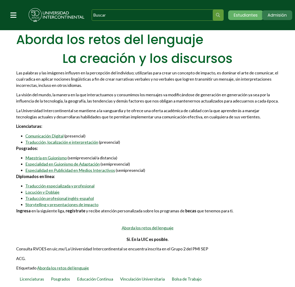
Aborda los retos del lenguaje (148, 227)
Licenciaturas (32, 278)
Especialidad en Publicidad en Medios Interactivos (70, 170)
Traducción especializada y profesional (59, 185)
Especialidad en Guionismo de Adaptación (62, 164)
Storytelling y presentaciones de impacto (61, 204)
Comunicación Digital (44, 135)
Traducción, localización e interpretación (61, 142)
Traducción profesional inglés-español (59, 198)
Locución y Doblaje (42, 192)
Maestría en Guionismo (46, 157)
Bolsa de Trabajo (186, 278)
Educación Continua (95, 278)
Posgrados (60, 278)
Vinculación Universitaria (142, 278)
